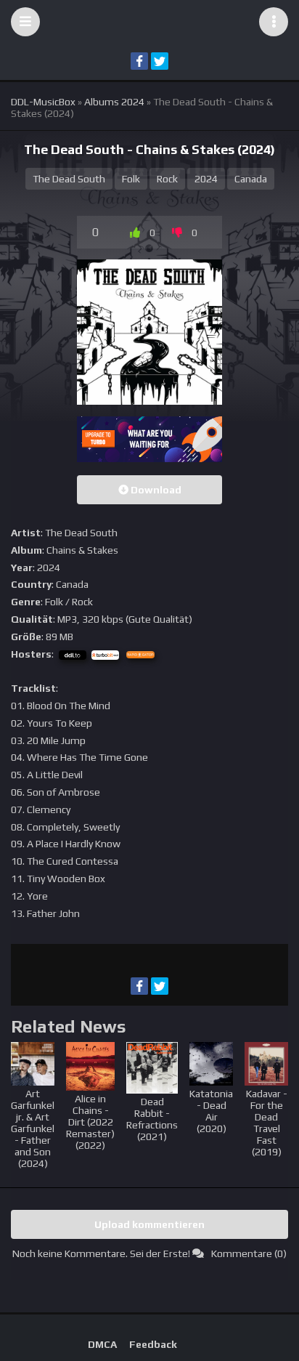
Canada (250, 179)
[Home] (149, 22)
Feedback (153, 1344)
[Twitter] (159, 61)
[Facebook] (139, 61)
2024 (206, 179)
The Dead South (69, 179)
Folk (131, 179)
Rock (167, 179)
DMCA (102, 1344)
